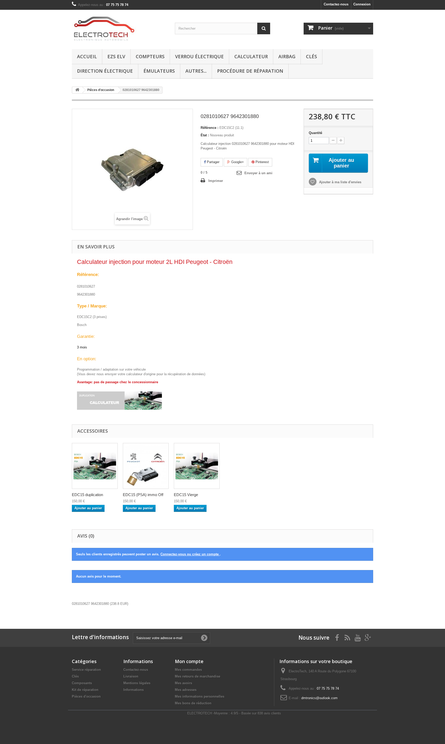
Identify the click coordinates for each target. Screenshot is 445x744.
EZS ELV (116, 56)
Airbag (286, 56)
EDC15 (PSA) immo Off (143, 494)
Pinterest (261, 162)
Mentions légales (136, 683)
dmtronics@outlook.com (319, 698)
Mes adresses (185, 690)
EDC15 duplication (87, 494)
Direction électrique (105, 71)
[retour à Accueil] (77, 90)
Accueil (87, 56)
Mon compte (189, 661)
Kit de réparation (85, 690)
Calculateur (251, 56)
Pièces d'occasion (86, 696)
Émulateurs (159, 71)
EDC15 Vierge (186, 494)
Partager (212, 162)
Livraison (130, 676)
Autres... (196, 71)
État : (205, 135)
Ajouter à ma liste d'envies (339, 182)
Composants (82, 683)
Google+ (237, 162)
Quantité (315, 133)
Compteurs (150, 56)
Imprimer (215, 181)
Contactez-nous (336, 4)
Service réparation (86, 670)
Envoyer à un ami (258, 173)
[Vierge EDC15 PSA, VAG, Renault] (197, 466)
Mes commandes (188, 670)
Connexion (362, 4)
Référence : (209, 128)
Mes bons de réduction (193, 703)
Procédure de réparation (250, 71)
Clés (311, 56)
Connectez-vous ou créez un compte (190, 554)
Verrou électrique (199, 56)
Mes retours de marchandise (197, 676)
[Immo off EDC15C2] (146, 466)
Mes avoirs (183, 683)
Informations (133, 690)
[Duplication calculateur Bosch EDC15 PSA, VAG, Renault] (95, 466)
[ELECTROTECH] (119, 28)
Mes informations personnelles (199, 696)
